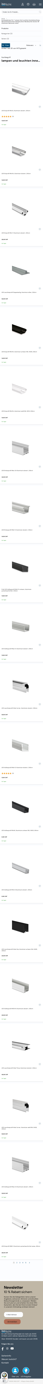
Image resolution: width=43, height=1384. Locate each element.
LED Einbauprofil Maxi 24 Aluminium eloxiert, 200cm (17, 470)
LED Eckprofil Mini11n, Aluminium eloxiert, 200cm (16, 173)
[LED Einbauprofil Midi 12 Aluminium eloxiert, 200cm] (21, 508)
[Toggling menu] (40, 4)
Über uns (15, 1376)
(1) (13, 116)
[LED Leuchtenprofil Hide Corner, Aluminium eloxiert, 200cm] (21, 686)
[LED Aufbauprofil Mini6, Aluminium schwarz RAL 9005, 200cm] (21, 808)
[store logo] (11, 4)
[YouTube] (12, 1348)
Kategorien (7, 34)
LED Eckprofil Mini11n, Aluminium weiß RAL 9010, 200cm (18, 411)
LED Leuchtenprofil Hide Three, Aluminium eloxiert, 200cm (19, 1068)
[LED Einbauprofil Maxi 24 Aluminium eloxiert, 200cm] (21, 448)
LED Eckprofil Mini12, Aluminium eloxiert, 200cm (16, 110)
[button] (31, 45)
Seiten (5, 39)
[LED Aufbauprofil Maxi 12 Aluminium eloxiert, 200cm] (21, 627)
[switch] (4, 1381)
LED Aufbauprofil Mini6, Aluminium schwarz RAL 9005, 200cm (20, 830)
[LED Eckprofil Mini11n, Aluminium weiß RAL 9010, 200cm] (21, 389)
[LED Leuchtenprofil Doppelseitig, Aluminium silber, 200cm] (21, 270)
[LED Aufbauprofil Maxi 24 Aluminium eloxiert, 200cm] (21, 1165)
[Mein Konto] (23, 4)
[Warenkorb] (34, 4)
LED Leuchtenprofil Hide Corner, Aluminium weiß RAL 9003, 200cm (19, 1128)
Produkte (5, 28)
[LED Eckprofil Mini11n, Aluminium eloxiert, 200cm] (21, 151)
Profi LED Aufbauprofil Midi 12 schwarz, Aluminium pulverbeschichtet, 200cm (16, 590)
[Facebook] (2, 1348)
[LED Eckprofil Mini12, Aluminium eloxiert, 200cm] (21, 88)
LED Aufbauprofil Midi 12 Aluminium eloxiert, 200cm (17, 767)
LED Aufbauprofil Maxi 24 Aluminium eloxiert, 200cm (17, 1187)
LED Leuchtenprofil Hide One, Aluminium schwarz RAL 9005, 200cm (19, 950)
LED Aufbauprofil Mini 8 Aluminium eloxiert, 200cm (17, 890)
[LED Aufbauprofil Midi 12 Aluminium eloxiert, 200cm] (21, 745)
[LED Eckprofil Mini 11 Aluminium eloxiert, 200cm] (21, 211)
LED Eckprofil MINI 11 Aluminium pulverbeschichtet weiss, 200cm (21, 1246)
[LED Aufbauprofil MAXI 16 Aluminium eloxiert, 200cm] (21, 986)
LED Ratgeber (26, 1376)
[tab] (22, 28)
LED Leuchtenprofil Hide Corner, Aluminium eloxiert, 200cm (19, 708)
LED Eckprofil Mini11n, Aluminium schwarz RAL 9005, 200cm (19, 352)
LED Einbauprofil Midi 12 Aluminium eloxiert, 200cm (17, 530)
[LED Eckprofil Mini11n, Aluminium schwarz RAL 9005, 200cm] (21, 330)
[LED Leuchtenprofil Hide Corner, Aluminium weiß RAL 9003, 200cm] (21, 1105)
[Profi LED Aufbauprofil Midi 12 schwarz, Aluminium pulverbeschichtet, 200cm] (21, 567)
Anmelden (12, 1321)
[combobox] (22, 12)
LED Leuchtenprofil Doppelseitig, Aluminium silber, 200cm (19, 292)
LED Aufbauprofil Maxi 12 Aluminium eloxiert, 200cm (17, 649)
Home (3, 18)
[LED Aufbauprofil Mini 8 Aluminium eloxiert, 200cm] (21, 868)
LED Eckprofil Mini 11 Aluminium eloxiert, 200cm (16, 233)
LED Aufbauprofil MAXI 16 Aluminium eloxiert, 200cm (17, 1008)
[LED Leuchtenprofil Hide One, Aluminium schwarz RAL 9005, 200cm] (21, 927)
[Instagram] (7, 1348)
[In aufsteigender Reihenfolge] (40, 45)
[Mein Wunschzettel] (28, 4)
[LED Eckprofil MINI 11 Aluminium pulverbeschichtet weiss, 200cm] (21, 1224)
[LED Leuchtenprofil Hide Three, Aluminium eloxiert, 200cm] (21, 1046)
